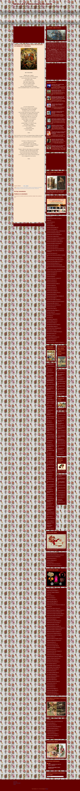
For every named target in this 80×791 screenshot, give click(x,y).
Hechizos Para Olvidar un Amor (52, 624)
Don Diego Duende (50, 416)
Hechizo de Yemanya (50, 597)
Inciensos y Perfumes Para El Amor (53, 658)
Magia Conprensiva (49, 55)
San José (48, 454)
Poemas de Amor (61, 443)
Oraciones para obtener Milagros (52, 310)
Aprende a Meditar (57, 44)
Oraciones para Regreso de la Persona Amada (55, 301)
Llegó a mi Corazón (61, 416)
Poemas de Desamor (61, 445)
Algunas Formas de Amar (51, 724)
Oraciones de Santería (51, 285)
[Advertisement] (40, 17)
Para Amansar (49, 315)
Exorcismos (49, 49)
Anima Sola (49, 405)
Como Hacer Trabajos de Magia (52, 592)
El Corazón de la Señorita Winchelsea (53, 726)
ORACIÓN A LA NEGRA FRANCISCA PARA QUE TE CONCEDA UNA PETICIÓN (57, 112)
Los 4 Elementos (52, 53)
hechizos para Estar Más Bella (52, 693)
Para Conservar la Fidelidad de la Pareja (54, 331)
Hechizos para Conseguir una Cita (53, 647)
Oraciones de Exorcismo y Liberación (53, 278)
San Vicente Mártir (50, 486)
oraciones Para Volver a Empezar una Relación (55, 342)
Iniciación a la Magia (51, 51)
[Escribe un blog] (24, 185)
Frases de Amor (60, 497)
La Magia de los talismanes (62, 51)
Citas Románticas (61, 494)
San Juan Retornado (50, 458)
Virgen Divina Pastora (50, 513)
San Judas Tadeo (50, 461)
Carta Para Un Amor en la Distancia (53, 556)
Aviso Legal (15, 781)
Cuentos (48, 719)
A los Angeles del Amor (51, 384)
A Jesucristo (49, 370)
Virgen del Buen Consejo (49, 526)
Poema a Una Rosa (61, 432)
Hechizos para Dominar (51, 649)
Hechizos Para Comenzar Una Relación (54, 611)
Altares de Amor (57, 43)
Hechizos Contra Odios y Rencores (53, 608)
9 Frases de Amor (61, 492)
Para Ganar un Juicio (50, 335)
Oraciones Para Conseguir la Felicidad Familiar (55, 238)
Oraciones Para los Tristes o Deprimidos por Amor (55, 269)
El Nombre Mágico (54, 48)
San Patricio (49, 475)
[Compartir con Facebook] (26, 185)
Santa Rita (49, 504)
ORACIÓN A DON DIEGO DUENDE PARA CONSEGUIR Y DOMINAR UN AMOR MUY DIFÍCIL (58, 132)
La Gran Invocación (50, 222)
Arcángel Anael (49, 410)
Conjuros (48, 220)
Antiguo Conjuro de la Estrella (52, 590)
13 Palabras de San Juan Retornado (50, 364)
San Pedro (49, 477)
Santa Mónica (49, 503)
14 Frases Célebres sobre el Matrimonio (61, 482)
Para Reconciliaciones (51, 340)
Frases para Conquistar (60, 500)
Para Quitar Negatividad (51, 677)
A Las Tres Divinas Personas (50, 376)
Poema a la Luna (61, 433)
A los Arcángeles (50, 386)
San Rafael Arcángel (61, 388)
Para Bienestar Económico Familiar (53, 324)
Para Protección (22, 188)
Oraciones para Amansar (51, 287)
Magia (52, 54)
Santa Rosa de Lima (50, 506)
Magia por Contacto (59, 55)
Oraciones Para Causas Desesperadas (53, 234)
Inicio (30, 224)
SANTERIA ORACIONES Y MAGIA (54, 767)
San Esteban (49, 448)
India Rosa (49, 420)
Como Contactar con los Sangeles (61, 379)
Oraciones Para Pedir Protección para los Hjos (55, 248)
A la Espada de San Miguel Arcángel (50, 380)
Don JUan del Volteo (50, 418)
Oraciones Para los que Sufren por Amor (54, 271)
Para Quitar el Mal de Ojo (51, 679)
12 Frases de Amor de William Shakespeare (61, 478)
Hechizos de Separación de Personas (53, 640)
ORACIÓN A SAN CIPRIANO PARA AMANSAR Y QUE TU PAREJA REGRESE (57, 105)
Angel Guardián (49, 399)
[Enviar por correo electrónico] (23, 185)
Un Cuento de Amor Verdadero (52, 735)
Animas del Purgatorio (51, 407)
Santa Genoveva (50, 498)
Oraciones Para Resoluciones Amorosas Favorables (56, 266)
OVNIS (49, 763)
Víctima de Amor (50, 737)
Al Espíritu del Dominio (51, 393)
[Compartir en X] (25, 185)
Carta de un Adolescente (51, 560)
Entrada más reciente (18, 224)
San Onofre (49, 471)
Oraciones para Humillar (51, 297)
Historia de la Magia (53, 50)
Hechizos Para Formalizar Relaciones (53, 620)
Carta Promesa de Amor (51, 558)
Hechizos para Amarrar (51, 642)
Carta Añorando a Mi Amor (51, 553)
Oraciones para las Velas (51, 308)
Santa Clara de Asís (50, 494)
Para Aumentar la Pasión (51, 322)
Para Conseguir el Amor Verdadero (53, 667)
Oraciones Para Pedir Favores (52, 245)
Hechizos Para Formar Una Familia (53, 622)
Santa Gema (49, 496)
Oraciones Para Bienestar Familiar (53, 232)
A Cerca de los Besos (50, 723)
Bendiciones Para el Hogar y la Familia (53, 218)
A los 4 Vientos (49, 382)
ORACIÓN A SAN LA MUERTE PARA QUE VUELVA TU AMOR (57, 85)
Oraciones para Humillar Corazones (53, 299)
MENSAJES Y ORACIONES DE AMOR (32, 4)
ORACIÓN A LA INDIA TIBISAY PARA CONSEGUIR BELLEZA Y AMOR (57, 126)
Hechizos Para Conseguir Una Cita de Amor (54, 615)
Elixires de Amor (63, 48)
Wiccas (60, 59)
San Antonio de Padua (51, 437)
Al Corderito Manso (50, 391)
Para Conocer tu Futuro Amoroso (52, 661)
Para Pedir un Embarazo (51, 338)
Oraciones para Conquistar (51, 290)
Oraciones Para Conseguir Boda (52, 236)
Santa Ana (48, 487)
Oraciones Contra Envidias (51, 229)
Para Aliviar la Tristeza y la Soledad (53, 313)
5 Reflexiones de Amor (62, 487)
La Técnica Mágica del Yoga (56, 52)
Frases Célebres (61, 495)
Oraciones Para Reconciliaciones (52, 263)
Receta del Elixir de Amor (51, 683)
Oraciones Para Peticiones (51, 253)
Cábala (51, 48)
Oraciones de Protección (51, 281)
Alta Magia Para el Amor (51, 43)
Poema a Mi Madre (61, 430)
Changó (48, 411)
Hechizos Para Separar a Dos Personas (54, 629)
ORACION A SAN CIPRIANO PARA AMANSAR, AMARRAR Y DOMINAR (57, 140)
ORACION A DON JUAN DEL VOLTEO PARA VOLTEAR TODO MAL (58, 90)
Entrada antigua (40, 224)
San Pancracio (49, 473)
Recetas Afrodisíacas (50, 686)
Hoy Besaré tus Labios (62, 414)
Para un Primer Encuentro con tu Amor (53, 565)
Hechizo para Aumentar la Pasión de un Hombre (55, 604)
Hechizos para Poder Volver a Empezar (53, 651)
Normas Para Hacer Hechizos (55, 57)
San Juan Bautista (50, 456)
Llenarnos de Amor (61, 418)
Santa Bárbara (49, 489)
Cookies (14, 784)
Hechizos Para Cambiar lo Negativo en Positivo (55, 610)
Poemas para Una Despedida (61, 449)
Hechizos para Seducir (51, 652)
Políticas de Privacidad (16, 783)
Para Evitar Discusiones (51, 670)
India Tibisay (49, 422)
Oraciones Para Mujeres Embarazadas (53, 243)
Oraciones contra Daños (51, 274)
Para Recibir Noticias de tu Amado (53, 681)
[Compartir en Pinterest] (27, 185)
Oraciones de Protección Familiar (52, 283)
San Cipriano (49, 444)
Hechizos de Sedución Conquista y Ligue (54, 638)
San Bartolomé (49, 440)
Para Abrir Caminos (50, 312)
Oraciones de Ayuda (50, 276)
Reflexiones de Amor (61, 502)
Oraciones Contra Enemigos (33, 187)
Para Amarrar (49, 317)
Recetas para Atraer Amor (51, 692)
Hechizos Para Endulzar (51, 619)
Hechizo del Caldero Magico (52, 601)
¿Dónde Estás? (60, 454)
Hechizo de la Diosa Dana (51, 599)
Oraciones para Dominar (51, 294)
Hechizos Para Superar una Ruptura (53, 631)
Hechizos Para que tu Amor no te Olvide (54, 635)
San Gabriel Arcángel (50, 450)
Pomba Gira (49, 432)
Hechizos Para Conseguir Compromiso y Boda (55, 613)
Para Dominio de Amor (51, 333)
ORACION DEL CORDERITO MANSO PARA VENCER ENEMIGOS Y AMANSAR (58, 119)
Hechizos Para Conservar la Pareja (53, 617)
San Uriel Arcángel (50, 484)
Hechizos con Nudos (50, 636)
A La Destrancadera (50, 372)
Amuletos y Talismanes (51, 588)
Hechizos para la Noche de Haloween (53, 654)
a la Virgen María (50, 528)
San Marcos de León (50, 464)
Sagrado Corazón (50, 434)
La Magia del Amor (49, 52)
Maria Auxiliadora (50, 424)
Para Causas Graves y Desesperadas (53, 328)
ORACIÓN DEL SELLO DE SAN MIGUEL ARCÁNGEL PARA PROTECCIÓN (58, 146)
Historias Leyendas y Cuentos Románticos (54, 721)
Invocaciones (56, 51)
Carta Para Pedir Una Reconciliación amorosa (55, 554)
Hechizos (53, 49)
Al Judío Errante (49, 395)
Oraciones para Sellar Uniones (52, 303)
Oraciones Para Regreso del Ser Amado (54, 264)
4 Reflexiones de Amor (62, 485)
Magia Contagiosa (54, 55)
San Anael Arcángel (61, 381)
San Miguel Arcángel (50, 467)
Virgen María (49, 516)
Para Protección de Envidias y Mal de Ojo (32, 188)
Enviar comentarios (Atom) (31, 227)
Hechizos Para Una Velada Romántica (53, 633)
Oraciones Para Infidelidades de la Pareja (54, 239)
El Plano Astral (59, 48)
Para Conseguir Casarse (51, 329)
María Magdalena (50, 426)
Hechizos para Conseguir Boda (52, 645)
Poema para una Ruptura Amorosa (61, 440)
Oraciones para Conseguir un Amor (53, 292)
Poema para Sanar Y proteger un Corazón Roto (61, 436)
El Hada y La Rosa (61, 412)
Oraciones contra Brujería (24, 187)
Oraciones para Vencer (51, 306)
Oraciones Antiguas (50, 225)
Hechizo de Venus (50, 595)
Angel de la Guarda (50, 401)
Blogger (47, 788)
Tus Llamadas (60, 452)
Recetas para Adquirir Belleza (52, 690)
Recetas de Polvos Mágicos (51, 688)
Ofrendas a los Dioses (62, 57)
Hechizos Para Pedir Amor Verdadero (53, 626)
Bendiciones (49, 216)
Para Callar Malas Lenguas (51, 326)
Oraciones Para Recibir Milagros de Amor (54, 261)
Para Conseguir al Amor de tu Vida (53, 665)
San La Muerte (49, 462)
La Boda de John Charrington (52, 733)
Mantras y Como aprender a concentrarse (52, 56)
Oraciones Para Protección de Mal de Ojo (54, 257)
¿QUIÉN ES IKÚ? (51, 768)
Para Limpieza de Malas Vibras (52, 672)
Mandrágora (64, 55)
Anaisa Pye (49, 397)
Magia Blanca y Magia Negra (57, 54)
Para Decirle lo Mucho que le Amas (53, 563)
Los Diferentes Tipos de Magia (58, 53)
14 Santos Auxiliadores (51, 366)
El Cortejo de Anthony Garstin (52, 728)
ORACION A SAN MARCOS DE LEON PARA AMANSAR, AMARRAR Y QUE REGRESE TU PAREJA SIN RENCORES (58, 97)
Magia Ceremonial (63, 54)
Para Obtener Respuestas (51, 674)
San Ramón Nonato (50, 481)
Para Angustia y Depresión (51, 319)
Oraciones (18, 187)
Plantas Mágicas (55, 58)
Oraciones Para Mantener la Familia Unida (54, 241)
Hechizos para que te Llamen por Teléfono (54, 656)
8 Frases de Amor (61, 490)
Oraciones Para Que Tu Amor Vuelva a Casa (54, 259)
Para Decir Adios (61, 425)
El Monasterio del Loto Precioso (52, 730)
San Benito (49, 442)
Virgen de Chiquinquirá (51, 518)
